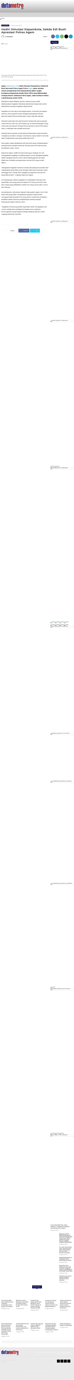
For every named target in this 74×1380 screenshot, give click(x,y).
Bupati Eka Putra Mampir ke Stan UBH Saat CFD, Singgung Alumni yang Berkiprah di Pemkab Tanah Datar (65, 1268)
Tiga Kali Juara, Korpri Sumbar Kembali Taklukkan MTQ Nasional (65, 1278)
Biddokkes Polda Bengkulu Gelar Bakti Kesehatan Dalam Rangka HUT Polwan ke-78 (22, 1303)
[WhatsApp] (62, 36)
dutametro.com (12, 86)
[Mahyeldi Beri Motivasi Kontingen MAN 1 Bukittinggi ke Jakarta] (54, 1260)
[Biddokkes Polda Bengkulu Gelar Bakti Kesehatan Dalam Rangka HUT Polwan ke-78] (22, 1294)
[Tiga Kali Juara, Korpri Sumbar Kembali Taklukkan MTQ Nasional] (54, 1278)
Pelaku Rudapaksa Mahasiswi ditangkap (66, 1324)
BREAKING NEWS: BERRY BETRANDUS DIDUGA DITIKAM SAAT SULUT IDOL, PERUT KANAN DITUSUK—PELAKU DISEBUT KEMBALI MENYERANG (65, 1238)
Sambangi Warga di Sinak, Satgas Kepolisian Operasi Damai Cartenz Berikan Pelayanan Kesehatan (65, 1304)
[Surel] (66, 36)
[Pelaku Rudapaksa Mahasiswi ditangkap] (66, 1317)
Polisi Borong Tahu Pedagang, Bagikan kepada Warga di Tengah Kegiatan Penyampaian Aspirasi (51, 1326)
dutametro (5, 25)
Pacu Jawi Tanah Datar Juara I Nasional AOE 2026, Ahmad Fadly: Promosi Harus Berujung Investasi (65, 1249)
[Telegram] (71, 36)
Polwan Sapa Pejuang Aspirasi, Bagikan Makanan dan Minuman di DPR (37, 1326)
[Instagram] (61, 1361)
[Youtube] (68, 1361)
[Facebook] (53, 36)
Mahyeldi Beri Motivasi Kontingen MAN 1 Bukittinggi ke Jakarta (65, 1259)
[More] (42, 230)
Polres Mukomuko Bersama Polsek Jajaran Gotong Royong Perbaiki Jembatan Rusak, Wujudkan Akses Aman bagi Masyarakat (6, 1329)
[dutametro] (3, 36)
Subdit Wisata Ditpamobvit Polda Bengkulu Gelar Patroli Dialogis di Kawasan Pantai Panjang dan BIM (36, 1304)
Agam (30, 88)
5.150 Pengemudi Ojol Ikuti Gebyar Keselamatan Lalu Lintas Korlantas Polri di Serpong (22, 1326)
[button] (70, 15)
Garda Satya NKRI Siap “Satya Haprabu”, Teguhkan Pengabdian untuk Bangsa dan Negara (60, 1226)
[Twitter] (57, 36)
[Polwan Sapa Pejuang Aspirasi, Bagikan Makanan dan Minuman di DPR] (37, 1317)
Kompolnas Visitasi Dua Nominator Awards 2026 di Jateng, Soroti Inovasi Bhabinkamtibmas (51, 1303)
